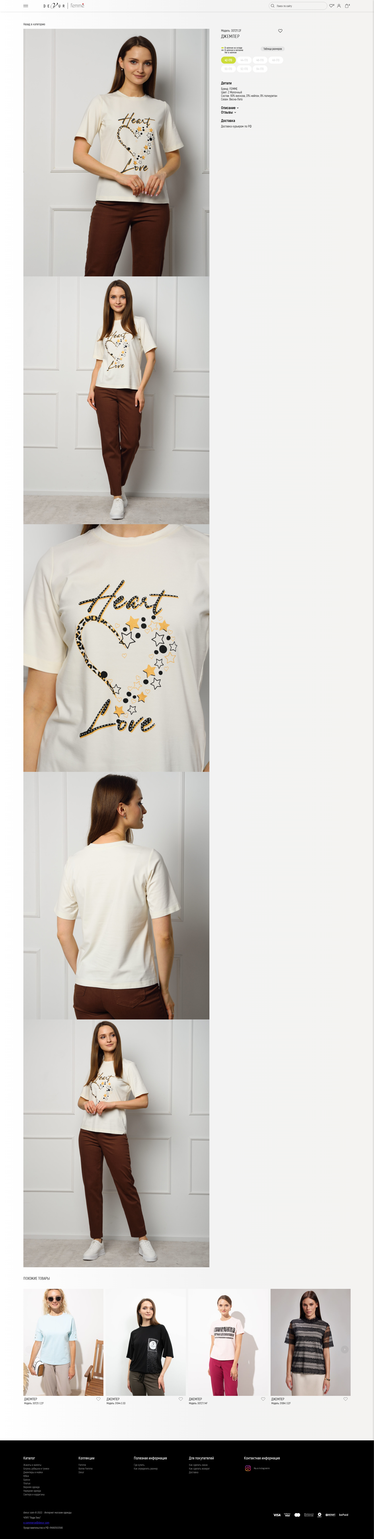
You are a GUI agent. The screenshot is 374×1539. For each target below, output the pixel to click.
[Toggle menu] (25, 6)
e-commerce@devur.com (36, 1522)
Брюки (26, 1479)
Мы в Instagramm (262, 1468)
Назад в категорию (34, 24)
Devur (81, 1472)
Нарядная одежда (32, 1490)
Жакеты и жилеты (32, 1464)
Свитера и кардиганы (34, 1494)
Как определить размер (146, 1468)
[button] (29, 1349)
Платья (26, 1483)
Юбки (26, 1476)
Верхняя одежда (31, 1487)
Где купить (139, 1464)
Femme (82, 1464)
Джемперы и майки (33, 1472)
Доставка (193, 1472)
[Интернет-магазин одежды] (64, 6)
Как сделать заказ (198, 1464)
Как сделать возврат (199, 1468)
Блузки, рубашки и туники (36, 1468)
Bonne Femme (86, 1468)
